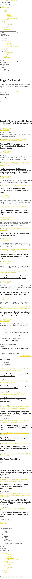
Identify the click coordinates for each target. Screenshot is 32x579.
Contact (6, 536)
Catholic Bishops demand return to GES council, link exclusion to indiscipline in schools (15, 190)
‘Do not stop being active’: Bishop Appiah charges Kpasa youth (15, 234)
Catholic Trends (6, 128)
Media (5, 23)
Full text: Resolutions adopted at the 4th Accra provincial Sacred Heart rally (14, 293)
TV (5, 534)
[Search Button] (17, 32)
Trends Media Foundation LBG (13, 543)
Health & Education (12, 18)
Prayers (6, 21)
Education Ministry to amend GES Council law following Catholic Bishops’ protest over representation (16, 123)
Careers (6, 539)
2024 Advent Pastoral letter (10, 459)
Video (8, 26)
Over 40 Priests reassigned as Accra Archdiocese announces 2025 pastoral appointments (13, 400)
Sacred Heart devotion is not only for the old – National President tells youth (15, 277)
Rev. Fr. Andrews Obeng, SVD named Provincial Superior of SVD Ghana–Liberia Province (16, 427)
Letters (5, 27)
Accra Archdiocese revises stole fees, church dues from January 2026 (15, 387)
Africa (9, 15)
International (10, 16)
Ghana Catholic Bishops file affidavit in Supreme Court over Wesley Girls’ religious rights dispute (15, 413)
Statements (7, 29)
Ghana (9, 13)
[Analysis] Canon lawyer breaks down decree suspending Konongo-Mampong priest (14, 256)
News (5, 11)
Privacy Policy (8, 540)
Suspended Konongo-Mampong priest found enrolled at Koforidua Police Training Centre (14, 146)
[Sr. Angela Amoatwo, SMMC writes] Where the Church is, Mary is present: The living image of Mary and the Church (15, 171)
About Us (6, 537)
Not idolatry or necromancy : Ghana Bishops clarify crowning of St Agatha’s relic (14, 212)
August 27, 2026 (4, 130)
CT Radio (10, 24)
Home (5, 10)
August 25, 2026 (4, 263)
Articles (6, 19)
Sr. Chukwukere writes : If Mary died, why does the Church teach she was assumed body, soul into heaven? (15, 314)
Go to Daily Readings (26, 356)
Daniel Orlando (6, 196)
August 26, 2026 (4, 219)
